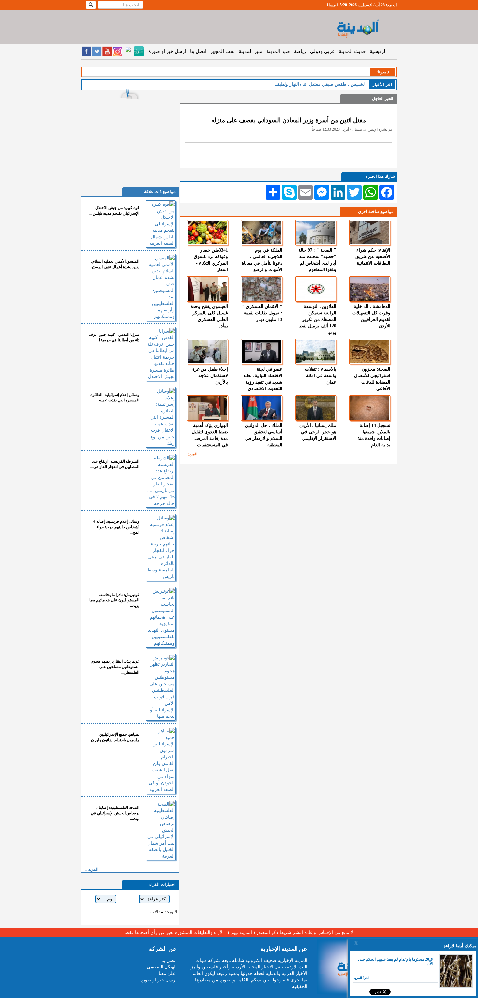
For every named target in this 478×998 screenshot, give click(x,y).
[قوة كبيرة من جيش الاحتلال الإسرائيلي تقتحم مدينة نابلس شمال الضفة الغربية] (161, 224)
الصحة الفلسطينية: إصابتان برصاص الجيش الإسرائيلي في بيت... (115, 813)
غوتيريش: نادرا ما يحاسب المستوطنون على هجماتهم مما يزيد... (114, 600)
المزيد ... (190, 454)
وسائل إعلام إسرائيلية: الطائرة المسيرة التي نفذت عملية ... (114, 397)
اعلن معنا (168, 973)
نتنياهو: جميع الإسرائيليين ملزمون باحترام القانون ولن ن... (113, 737)
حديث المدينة (352, 51)
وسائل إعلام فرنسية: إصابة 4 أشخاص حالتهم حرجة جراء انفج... (116, 527)
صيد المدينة (278, 51)
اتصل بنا (198, 51)
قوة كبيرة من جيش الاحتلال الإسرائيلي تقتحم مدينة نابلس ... (114, 210)
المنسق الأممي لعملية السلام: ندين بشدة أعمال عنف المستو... (113, 264)
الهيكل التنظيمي (162, 967)
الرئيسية (378, 51)
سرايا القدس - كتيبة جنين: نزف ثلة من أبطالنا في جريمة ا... (114, 337)
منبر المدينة (250, 51)
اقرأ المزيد (361, 978)
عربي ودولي (322, 51)
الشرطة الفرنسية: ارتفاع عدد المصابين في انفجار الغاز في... (114, 464)
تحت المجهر (222, 51)
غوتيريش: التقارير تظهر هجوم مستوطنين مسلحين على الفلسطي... (115, 667)
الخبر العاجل (382, 98)
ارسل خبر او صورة (167, 51)
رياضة (300, 51)
